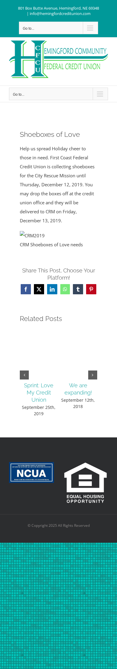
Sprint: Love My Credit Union (38, 392)
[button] (24, 375)
